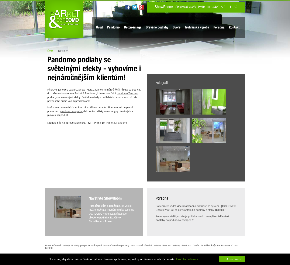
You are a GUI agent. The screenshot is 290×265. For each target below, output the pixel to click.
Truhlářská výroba (210, 245)
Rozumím (232, 259)
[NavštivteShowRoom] (105, 198)
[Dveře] (177, 27)
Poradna (225, 245)
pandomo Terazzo (127, 93)
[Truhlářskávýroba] (197, 27)
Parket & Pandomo (117, 122)
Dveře (196, 245)
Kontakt (49, 248)
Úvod (50, 51)
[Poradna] (219, 27)
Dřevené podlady (61, 245)
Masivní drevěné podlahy (116, 245)
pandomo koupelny (71, 111)
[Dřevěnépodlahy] (157, 27)
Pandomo (186, 245)
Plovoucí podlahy (171, 245)
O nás (234, 245)
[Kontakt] (234, 27)
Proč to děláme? (187, 259)
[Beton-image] (133, 27)
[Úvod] (99, 27)
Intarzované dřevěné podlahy (146, 245)
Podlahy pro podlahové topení (86, 245)
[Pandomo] (113, 27)
